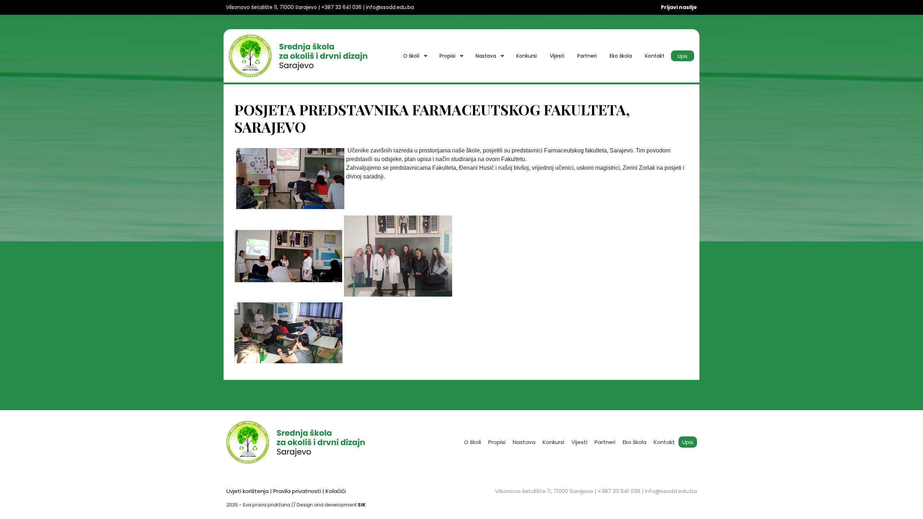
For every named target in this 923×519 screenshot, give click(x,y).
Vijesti (579, 442)
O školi (472, 442)
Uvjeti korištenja (247, 491)
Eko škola (634, 442)
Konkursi (553, 442)
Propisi (496, 442)
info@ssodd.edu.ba (671, 491)
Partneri (605, 442)
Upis (687, 442)
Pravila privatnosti (297, 491)
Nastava (524, 442)
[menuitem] (415, 56)
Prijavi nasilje (679, 7)
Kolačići (336, 491)
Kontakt (664, 442)
